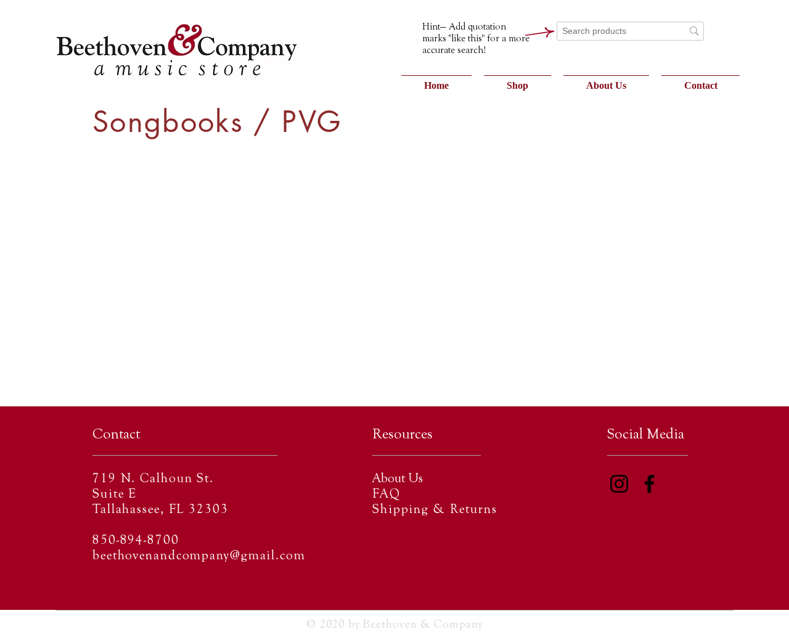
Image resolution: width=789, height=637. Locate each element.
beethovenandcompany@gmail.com (199, 556)
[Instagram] (619, 484)
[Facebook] (649, 484)
